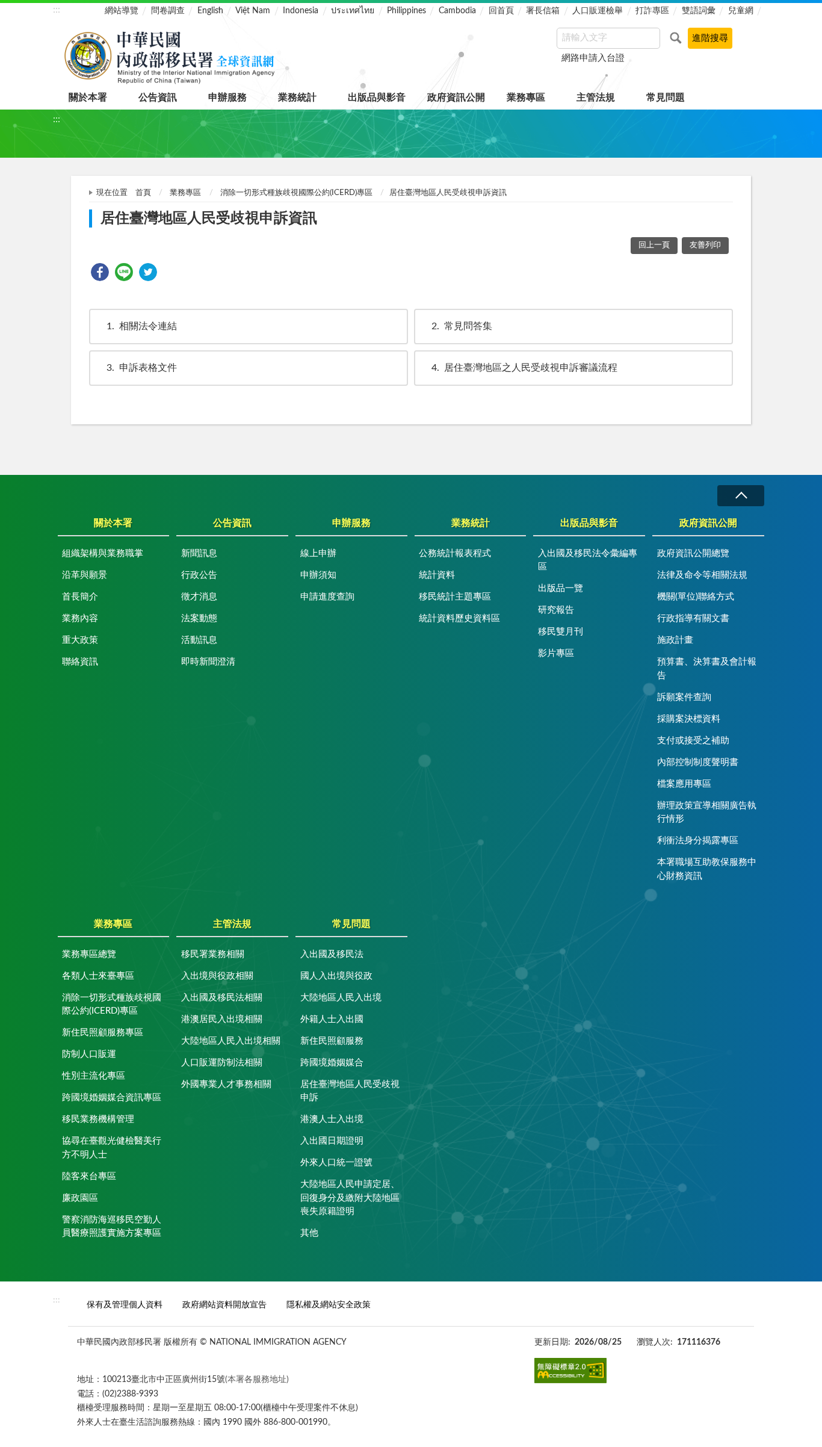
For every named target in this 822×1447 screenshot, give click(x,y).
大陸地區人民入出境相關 (230, 1041)
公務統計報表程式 (455, 553)
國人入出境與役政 (336, 976)
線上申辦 (318, 553)
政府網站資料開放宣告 (224, 1304)
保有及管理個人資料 (124, 1304)
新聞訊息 (199, 553)
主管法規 (595, 97)
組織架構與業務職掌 (102, 553)
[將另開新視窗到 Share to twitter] (148, 272)
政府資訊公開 (456, 97)
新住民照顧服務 (331, 1041)
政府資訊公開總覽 (693, 553)
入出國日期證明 (331, 1140)
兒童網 (740, 11)
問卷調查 (168, 11)
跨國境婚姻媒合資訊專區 (111, 1097)
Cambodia (457, 11)
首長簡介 (80, 596)
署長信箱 (543, 11)
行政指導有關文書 (693, 618)
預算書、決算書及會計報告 (706, 668)
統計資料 (437, 575)
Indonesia (300, 11)
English (210, 11)
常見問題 (665, 97)
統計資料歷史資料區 (459, 618)
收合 (740, 495)
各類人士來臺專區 (98, 976)
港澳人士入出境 (331, 1119)
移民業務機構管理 (98, 1119)
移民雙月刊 (560, 631)
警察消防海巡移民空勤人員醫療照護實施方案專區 (111, 1226)
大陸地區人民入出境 (341, 997)
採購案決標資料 (688, 719)
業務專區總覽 (89, 954)
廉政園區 (80, 1198)
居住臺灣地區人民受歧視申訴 (350, 1091)
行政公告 (199, 575)
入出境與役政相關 (217, 976)
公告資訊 (157, 97)
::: (56, 9)
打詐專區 (652, 11)
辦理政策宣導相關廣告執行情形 (706, 812)
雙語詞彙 (698, 11)
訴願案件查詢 (684, 697)
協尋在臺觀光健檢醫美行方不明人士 (111, 1147)
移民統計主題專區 (455, 596)
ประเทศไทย (352, 11)
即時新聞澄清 (208, 661)
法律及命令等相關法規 (702, 575)
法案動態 (199, 618)
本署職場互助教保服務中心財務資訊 (706, 869)
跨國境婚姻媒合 (331, 1062)
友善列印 (705, 245)
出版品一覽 (560, 588)
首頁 (143, 193)
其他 (309, 1233)
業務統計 (297, 97)
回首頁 (501, 11)
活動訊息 (199, 640)
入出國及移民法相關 (221, 997)
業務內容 (80, 618)
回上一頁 (654, 245)
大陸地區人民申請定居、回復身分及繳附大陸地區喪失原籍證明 (350, 1198)
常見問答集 (461, 326)
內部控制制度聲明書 (697, 762)
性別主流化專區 (93, 1075)
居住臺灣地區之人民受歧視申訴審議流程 (524, 368)
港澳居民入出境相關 (221, 1019)
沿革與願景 (84, 575)
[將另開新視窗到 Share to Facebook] (100, 272)
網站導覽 (121, 11)
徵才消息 (199, 596)
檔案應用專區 (684, 784)
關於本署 (88, 97)
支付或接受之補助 (693, 740)
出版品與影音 (377, 97)
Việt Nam (252, 11)
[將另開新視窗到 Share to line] (124, 272)
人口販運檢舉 (597, 11)
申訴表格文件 (142, 368)
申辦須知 (318, 575)
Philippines (406, 11)
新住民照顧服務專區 (102, 1032)
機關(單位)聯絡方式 (695, 596)
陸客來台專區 (89, 1176)
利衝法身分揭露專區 (697, 840)
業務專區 (526, 97)
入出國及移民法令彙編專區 (587, 560)
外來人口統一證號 (336, 1162)
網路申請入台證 (593, 58)
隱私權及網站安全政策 (328, 1304)
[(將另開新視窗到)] (570, 1370)
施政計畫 (675, 640)
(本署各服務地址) (257, 1379)
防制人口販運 (89, 1054)
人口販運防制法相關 (221, 1062)
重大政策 (80, 640)
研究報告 (556, 610)
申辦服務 (227, 97)
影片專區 (556, 653)
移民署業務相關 (212, 954)
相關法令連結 (142, 326)
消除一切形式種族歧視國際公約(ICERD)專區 (296, 193)
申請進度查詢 (327, 596)
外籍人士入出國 (331, 1019)
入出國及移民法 (331, 954)
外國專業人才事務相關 (226, 1084)
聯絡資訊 (80, 661)
